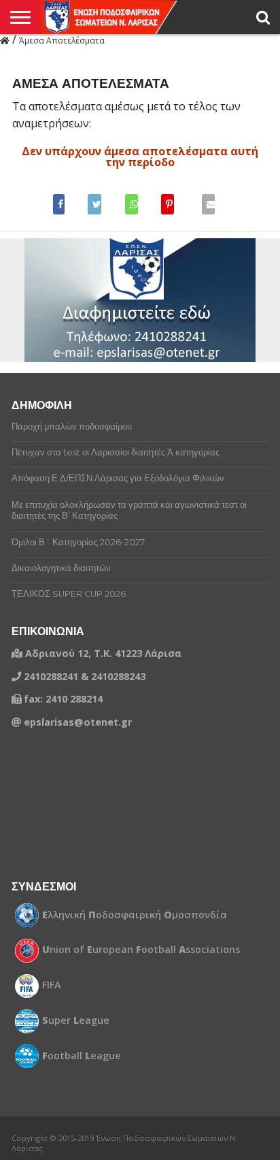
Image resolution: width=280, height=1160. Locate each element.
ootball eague (81, 1056)
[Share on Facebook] (62, 204)
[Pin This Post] (168, 204)
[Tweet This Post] (95, 204)
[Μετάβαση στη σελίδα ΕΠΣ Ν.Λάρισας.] (5, 39)
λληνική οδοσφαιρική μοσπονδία (134, 915)
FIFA (51, 985)
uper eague (75, 1020)
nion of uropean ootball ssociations (141, 950)
